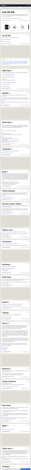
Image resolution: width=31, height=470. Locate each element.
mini (12, 205)
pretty (9, 282)
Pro (3, 39)
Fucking (5, 102)
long (10, 304)
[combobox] (16, 5)
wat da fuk (3, 20)
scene (13, 174)
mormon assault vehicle (4, 212)
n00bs (8, 37)
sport (15, 410)
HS (14, 327)
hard (8, 371)
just (6, 152)
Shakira (17, 233)
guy (5, 282)
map (3, 266)
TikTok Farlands (4, 198)
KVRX (8, 212)
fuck (18, 37)
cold (11, 80)
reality (28, 14)
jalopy (2, 431)
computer (25, 126)
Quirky (3, 383)
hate (5, 413)
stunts (10, 429)
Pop (22, 174)
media (11, 384)
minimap (3, 272)
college (20, 325)
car (4, 427)
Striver (3, 351)
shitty (3, 427)
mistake (25, 231)
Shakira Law (3, 236)
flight (12, 373)
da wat (10, 64)
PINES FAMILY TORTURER (9, 198)
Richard (4, 233)
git (17, 18)
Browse (7, 7)
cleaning (26, 456)
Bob (3, 134)
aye (8, 16)
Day (14, 209)
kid (13, 314)
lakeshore (6, 461)
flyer (18, 370)
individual (6, 304)
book (7, 373)
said (8, 86)
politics (19, 340)
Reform (12, 231)
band (15, 183)
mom (4, 316)
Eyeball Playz (6, 43)
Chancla (3, 318)
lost (12, 304)
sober (5, 280)
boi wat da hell (4, 62)
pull (5, 429)
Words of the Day (3, 7)
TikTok (3, 192)
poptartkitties (7, 20)
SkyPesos (3, 376)
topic (7, 243)
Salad (4, 86)
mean (15, 178)
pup (9, 152)
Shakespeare (12, 76)
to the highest (14, 243)
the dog (6, 154)
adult (10, 150)
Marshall (18, 338)
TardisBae (6, 318)
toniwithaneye (7, 284)
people (9, 14)
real (7, 98)
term (5, 205)
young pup (3, 154)
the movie (13, 386)
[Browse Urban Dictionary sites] (3, 5)
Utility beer (3, 461)
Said (15, 194)
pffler (5, 420)
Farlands (10, 197)
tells (8, 266)
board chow (3, 143)
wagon (11, 205)
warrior (22, 208)
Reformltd (7, 236)
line (17, 208)
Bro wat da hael (9, 62)
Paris (14, 373)
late (13, 150)
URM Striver (5, 351)
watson (5, 431)
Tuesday (3, 453)
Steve (18, 458)
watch (5, 96)
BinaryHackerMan (7, 143)
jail (9, 84)
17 (9, 183)
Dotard (3, 307)
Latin (12, 314)
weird (14, 194)
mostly (6, 266)
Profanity (13, 7)
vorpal (8, 39)
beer (4, 450)
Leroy (3, 245)
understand (4, 243)
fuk (7, 18)
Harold (4, 349)
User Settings (28, 7)
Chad (9, 413)
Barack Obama (5, 348)
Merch (27, 20)
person (5, 150)
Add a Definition (23, 7)
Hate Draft (3, 420)
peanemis (9, 386)
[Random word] (25, 5)
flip (19, 314)
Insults (17, 7)
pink (5, 283)
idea (22, 245)
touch (19, 280)
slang (7, 173)
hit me (6, 316)
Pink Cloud (3, 284)
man (21, 18)
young (8, 152)
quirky (17, 384)
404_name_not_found (7, 376)
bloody (12, 184)
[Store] (27, 5)
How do (6, 269)
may (25, 326)
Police (3, 468)
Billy (3, 97)
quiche (7, 386)
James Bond (7, 429)
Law (8, 231)
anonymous (5, 307)
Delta (3, 370)
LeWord (6, 272)
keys (12, 125)
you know (9, 269)
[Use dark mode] (29, 5)
